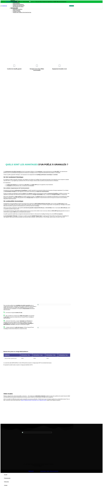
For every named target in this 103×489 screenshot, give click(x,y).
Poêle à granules (16, 10)
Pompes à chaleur (17, 11)
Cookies (47, 471)
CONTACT (71, 5)
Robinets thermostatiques (18, 4)
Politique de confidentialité (54, 471)
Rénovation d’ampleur (17, 9)
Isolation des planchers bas (18, 5)
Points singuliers (16, 3)
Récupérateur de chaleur (18, 6)
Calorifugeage (16, 2)
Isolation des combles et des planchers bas (22, 12)
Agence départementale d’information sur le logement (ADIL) (34, 400)
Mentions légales (43, 471)
